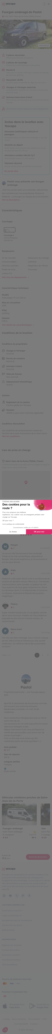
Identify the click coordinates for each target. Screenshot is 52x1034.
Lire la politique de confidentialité (13, 524)
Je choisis (13, 532)
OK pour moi (39, 532)
